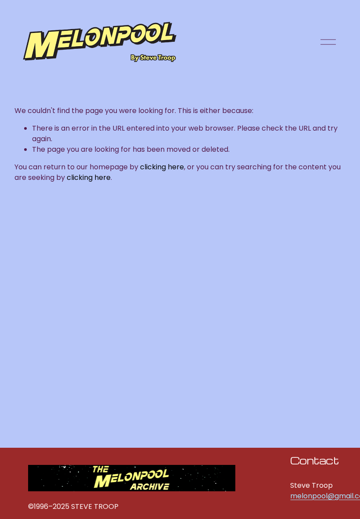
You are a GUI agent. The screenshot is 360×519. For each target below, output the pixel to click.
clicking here (162, 167)
